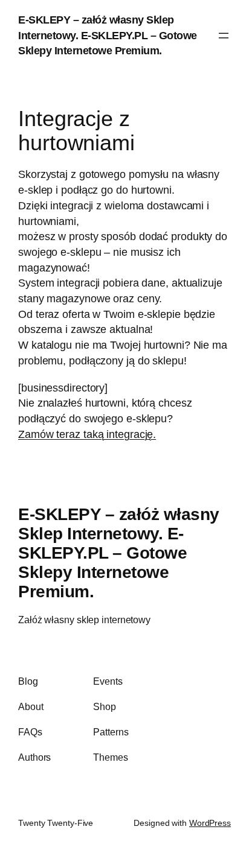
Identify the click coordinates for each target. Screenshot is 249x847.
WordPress (210, 823)
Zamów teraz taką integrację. (87, 434)
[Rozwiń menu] (223, 35)
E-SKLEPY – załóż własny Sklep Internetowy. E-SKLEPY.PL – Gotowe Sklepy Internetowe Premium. (107, 35)
